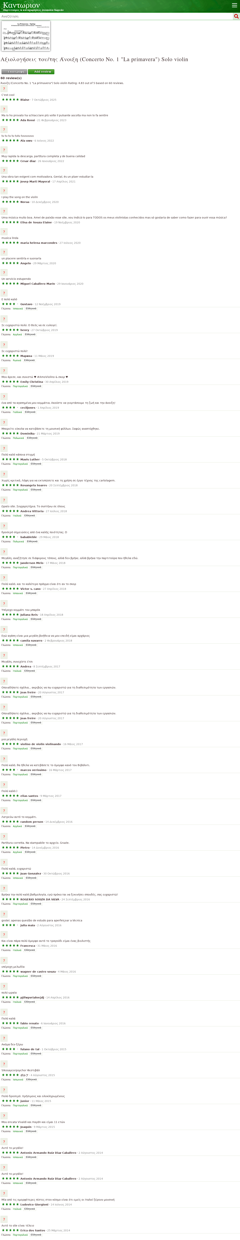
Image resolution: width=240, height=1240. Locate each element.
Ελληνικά (31, 308)
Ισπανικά (18, 308)
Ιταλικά (17, 515)
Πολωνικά (18, 438)
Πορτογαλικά (20, 386)
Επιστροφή (16, 71)
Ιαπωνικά (18, 1079)
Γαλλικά (17, 412)
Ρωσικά (17, 360)
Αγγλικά (17, 334)
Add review (42, 71)
